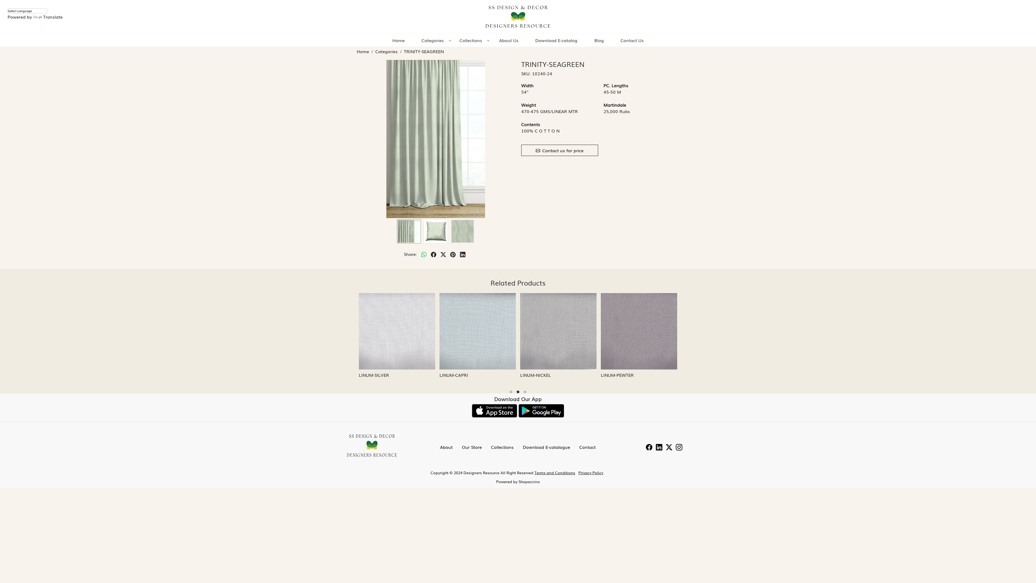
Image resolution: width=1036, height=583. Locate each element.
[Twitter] (669, 447)
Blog (599, 40)
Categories (432, 40)
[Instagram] (679, 447)
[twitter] (443, 254)
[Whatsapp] (424, 254)
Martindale (615, 104)
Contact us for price (563, 150)
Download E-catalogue (546, 447)
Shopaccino (529, 481)
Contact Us (632, 40)
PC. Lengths (616, 85)
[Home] (518, 16)
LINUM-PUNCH (455, 375)
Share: (410, 254)
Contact (587, 447)
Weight (528, 104)
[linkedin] (463, 254)
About (446, 447)
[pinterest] (453, 254)
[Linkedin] (659, 447)
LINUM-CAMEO (374, 375)
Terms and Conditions (554, 472)
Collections (470, 40)
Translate (53, 16)
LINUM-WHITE (535, 375)
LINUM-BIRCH (615, 375)
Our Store (472, 447)
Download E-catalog (556, 40)
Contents (530, 124)
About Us (509, 40)
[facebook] (433, 254)
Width (527, 85)
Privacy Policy (590, 472)
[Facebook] (649, 447)
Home (398, 40)
